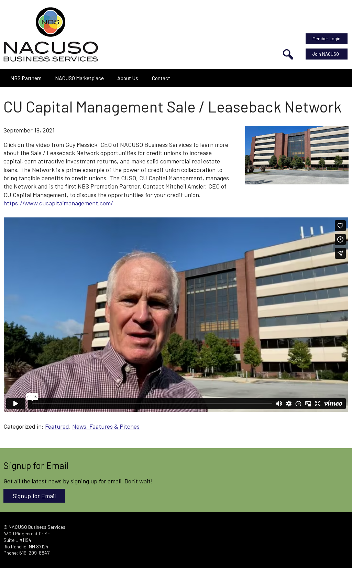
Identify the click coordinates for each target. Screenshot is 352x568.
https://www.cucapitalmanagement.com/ (58, 203)
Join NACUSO (325, 54)
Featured (57, 426)
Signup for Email (34, 496)
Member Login (326, 38)
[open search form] (288, 54)
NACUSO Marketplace (79, 78)
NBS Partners (26, 78)
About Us (127, 78)
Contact (161, 78)
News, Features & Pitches (106, 426)
